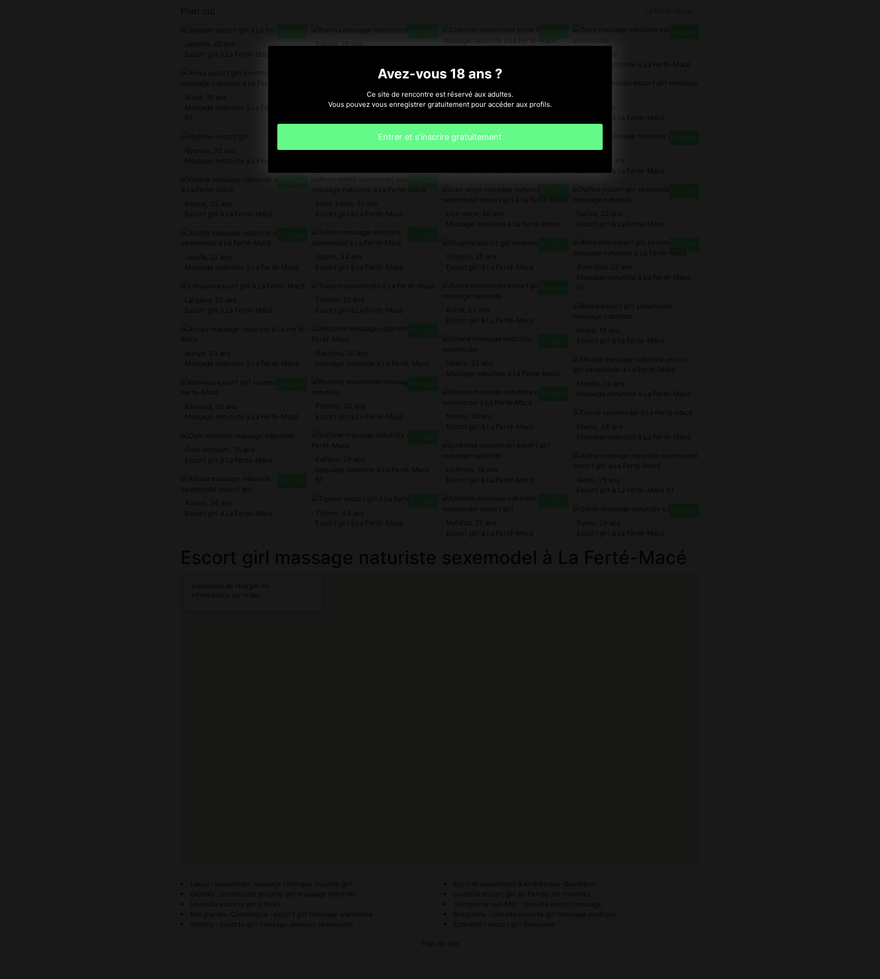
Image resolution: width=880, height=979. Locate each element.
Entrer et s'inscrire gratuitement (440, 137)
